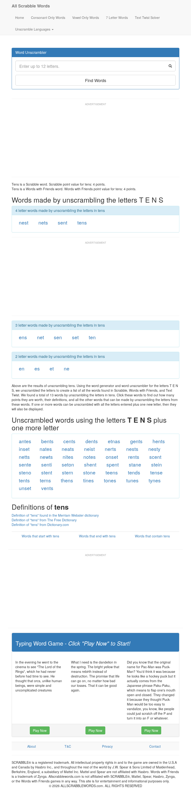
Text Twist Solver (147, 17)
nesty (154, 448)
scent (155, 456)
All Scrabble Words (31, 6)
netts (24, 456)
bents (47, 441)
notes (89, 456)
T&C (68, 746)
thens (67, 480)
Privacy (107, 746)
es (37, 368)
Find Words (95, 80)
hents (159, 441)
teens (112, 472)
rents (133, 456)
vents (47, 487)
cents (69, 441)
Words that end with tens (97, 536)
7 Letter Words (117, 17)
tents (24, 480)
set (75, 337)
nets (43, 222)
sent (62, 222)
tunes (132, 480)
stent (46, 472)
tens (82, 222)
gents (136, 441)
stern (67, 472)
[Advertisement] (96, 142)
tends (134, 472)
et (52, 368)
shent (90, 464)
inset (24, 448)
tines (88, 480)
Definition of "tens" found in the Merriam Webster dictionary (55, 515)
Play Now (40, 730)
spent (112, 464)
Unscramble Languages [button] (33, 29)
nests (132, 448)
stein (156, 464)
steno (25, 472)
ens (23, 337)
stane (135, 464)
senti (46, 464)
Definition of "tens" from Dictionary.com (40, 524)
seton (68, 464)
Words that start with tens (40, 536)
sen (58, 337)
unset (25, 487)
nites (68, 456)
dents (91, 441)
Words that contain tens (152, 536)
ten (92, 337)
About (31, 746)
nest (23, 222)
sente (25, 464)
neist (89, 448)
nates (46, 448)
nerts (110, 448)
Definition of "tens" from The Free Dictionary (44, 520)
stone (89, 472)
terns (45, 480)
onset (112, 456)
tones (110, 480)
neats (68, 448)
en (21, 368)
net (40, 337)
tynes (155, 480)
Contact (155, 746)
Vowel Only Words (85, 17)
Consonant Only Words (48, 17)
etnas (114, 441)
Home (19, 17)
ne (66, 368)
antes (25, 441)
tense (156, 472)
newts (46, 456)
